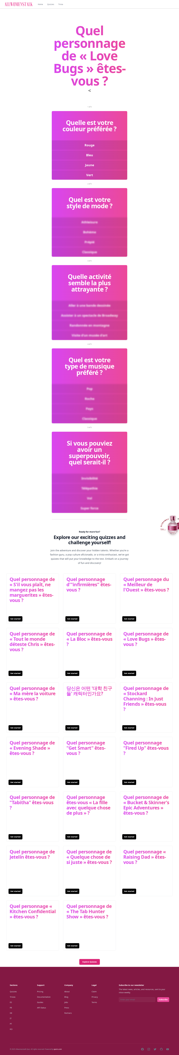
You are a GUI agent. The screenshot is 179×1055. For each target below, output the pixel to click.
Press (66, 1007)
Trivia (60, 4)
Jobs (66, 1002)
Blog (66, 997)
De (11, 1013)
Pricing (40, 991)
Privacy (95, 997)
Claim (94, 991)
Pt (11, 1024)
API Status (41, 1007)
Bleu (89, 155)
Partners (68, 1013)
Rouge (89, 145)
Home (40, 4)
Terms (94, 1002)
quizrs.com (58, 1049)
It (11, 1018)
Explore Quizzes (89, 962)
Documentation (44, 997)
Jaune (89, 165)
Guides (40, 1002)
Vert (89, 175)
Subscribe (163, 999)
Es (11, 1002)
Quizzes (50, 4)
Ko (11, 1029)
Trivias (12, 997)
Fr (11, 1007)
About (67, 991)
